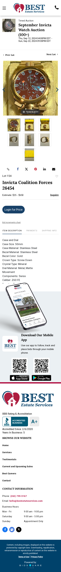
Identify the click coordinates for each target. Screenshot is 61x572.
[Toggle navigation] (4, 8)
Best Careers (9, 473)
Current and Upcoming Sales (17, 466)
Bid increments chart (11, 222)
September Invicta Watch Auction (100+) (34, 30)
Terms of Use (23, 557)
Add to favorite (57, 176)
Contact (6, 480)
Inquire (54, 194)
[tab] (12, 232)
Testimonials (9, 459)
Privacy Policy (37, 557)
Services (7, 452)
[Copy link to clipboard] (8, 169)
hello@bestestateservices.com (26, 501)
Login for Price (14, 209)
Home (5, 445)
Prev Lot (9, 55)
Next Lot (51, 54)
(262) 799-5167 (18, 496)
